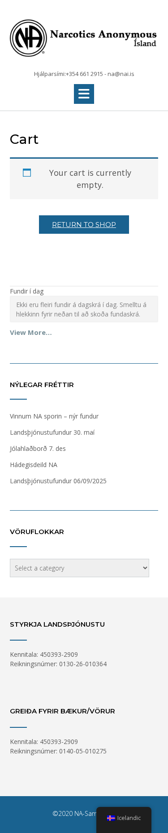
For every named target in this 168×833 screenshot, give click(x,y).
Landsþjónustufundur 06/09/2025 (58, 481)
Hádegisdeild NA (33, 464)
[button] (84, 94)
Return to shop (84, 224)
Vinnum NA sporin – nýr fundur (54, 416)
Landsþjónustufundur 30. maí (52, 432)
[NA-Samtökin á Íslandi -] (84, 35)
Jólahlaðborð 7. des (38, 448)
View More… (31, 332)
